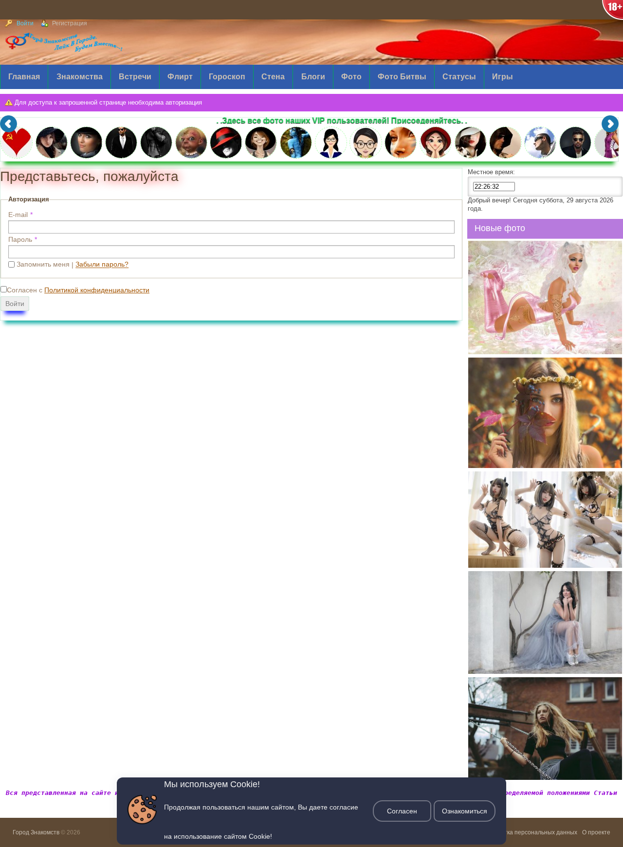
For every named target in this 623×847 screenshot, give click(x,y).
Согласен (402, 811)
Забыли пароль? (101, 264)
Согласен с (78, 290)
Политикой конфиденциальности (96, 290)
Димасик (489, 351)
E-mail (18, 214)
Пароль (20, 239)
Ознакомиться (464, 811)
